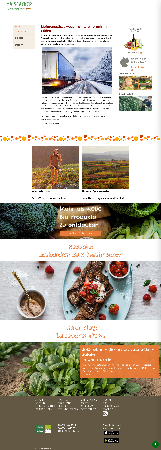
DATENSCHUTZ (88, 409)
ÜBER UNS (40, 403)
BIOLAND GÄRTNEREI (46, 406)
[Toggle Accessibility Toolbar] (155, 444)
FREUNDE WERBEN (68, 409)
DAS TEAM (63, 400)
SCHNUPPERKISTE (89, 400)
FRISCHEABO (64, 403)
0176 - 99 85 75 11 (68, 425)
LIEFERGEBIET (65, 406)
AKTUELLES (20, 26)
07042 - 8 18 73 (67, 428)
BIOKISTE (19, 38)
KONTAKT (108, 400)
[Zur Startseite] (17, 6)
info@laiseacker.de (69, 431)
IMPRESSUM (86, 406)
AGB (105, 403)
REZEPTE (19, 45)
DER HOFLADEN (43, 409)
